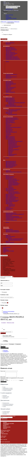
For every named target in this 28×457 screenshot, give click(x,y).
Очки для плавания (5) (13, 191)
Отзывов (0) (5, 351)
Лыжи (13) (8, 86)
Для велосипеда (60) (10, 139)
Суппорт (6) (8, 134)
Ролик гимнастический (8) (12, 201)
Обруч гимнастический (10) (12, 197)
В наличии (5, 302)
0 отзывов (3, 322)
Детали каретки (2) (12, 144)
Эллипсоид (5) (11, 204)
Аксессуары (5, 234)
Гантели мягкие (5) (12, 181)
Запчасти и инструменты (8, 116)
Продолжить (3, 381)
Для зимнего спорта (7, 80)
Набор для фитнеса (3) (11, 196)
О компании (8, 17)
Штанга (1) (10, 187)
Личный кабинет (6, 411)
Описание (5, 350)
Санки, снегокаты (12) (11, 87)
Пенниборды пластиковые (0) (12, 216)
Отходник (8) (9, 124)
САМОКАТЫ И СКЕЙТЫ (8, 211)
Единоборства (6, 108)
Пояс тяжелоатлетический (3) (12, 200)
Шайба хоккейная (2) (10, 92)
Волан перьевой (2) (10, 42)
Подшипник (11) (9, 129)
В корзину (3, 346)
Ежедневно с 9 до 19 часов (11, 7)
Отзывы (5, 422)
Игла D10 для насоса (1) (13, 149)
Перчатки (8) (8, 237)
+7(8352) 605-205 (7, 25)
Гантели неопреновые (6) (14, 183)
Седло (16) (8, 133)
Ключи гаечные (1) (10, 121)
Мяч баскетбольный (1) (11, 162)
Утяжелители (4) (9, 208)
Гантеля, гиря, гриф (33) (11, 178)
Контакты (5, 395)
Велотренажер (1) (10, 177)
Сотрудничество (9, 14)
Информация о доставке (11, 18)
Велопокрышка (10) (12, 142)
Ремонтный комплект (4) (11, 131)
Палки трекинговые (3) (11, 104)
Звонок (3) (10, 148)
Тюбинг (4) (8, 90)
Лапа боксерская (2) (12, 110)
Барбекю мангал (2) (10, 97)
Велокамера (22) (12, 140)
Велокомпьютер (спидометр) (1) (15, 141)
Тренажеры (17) (9, 203)
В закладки (11, 344)
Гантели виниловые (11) (13, 180)
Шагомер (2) (8, 209)
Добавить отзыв (4, 365)
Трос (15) (8, 135)
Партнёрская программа (8, 405)
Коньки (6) (8, 43)
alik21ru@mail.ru (9, 9)
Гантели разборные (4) (13, 184)
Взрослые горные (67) (10, 48)
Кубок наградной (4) (10, 236)
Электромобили (6, 228)
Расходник (5, 312)
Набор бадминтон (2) (10, 100)
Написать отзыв (10, 322)
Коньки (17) (8, 85)
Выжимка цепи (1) (12, 143)
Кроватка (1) (8, 77)
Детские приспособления (8, 73)
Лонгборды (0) (9, 215)
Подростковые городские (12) (12, 58)
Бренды (7, 61)
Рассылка (5, 413)
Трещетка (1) (11, 155)
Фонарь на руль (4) (10, 242)
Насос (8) (10, 151)
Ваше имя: (3, 371)
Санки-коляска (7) (10, 88)
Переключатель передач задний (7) (13, 127)
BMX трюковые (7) (10, 47)
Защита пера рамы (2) (13, 147)
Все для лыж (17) (9, 82)
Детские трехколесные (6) (11, 53)
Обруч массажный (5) (10, 198)
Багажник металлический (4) (12, 119)
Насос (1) (8, 123)
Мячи (4, 160)
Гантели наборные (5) (13, 182)
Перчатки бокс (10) (12, 114)
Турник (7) (8, 207)
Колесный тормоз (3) (10, 122)
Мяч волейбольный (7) (11, 163)
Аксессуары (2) (9, 81)
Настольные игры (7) (10, 101)
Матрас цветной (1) (10, 99)
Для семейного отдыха (7, 96)
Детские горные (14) (10, 52)
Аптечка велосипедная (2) (11, 117)
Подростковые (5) (10, 55)
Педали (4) (8, 126)
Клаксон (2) (11, 150)
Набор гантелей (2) (10, 195)
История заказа (6, 412)
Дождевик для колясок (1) (11, 74)
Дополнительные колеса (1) (14, 146)
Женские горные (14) (10, 54)
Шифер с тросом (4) (10, 136)
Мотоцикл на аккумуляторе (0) (12, 231)
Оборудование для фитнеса (8, 174)
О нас (7, 19)
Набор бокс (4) (9, 112)
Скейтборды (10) (9, 218)
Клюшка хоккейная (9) (11, 83)
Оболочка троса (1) (12, 154)
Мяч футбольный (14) (10, 166)
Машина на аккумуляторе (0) (12, 230)
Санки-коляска (6, 227)
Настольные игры (6, 169)
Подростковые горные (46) (12, 56)
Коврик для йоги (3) (10, 194)
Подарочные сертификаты (8, 404)
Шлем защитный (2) (10, 137)
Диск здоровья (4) (10, 188)
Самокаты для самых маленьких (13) (14, 217)
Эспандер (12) (11, 205)
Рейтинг (2, 380)
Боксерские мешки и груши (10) (13, 109)
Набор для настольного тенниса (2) (13, 171)
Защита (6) (8, 235)
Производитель (6, 402)
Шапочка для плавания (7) (14, 193)
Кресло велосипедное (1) (11, 76)
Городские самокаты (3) (11, 212)
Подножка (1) (9, 128)
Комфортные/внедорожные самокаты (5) (15, 214)
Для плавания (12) (10, 190)
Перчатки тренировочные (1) (14, 239)
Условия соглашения (7, 390)
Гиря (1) (10, 185)
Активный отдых (6, 41)
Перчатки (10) (9, 113)
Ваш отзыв (3, 376)
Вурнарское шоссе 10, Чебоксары (13, 6)
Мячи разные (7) (9, 167)
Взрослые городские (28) (11, 49)
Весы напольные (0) (10, 120)
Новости (5, 428)
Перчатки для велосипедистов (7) (15, 238)
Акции (4, 406)
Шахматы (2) (11, 103)
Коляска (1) (8, 75)
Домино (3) (8, 170)
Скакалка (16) (9, 202)
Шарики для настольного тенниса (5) (16, 102)
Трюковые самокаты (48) (11, 220)
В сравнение (18, 344)
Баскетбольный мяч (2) (11, 161)
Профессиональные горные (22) (13, 59)
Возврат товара (6, 396)
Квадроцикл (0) (9, 229)
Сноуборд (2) (9, 89)
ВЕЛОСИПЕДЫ (6, 46)
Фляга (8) (8, 241)
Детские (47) (8, 50)
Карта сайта (5, 397)
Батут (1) (8, 175)
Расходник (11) (9, 130)
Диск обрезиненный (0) (11, 189)
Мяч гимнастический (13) (11, 164)
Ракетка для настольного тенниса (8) (14, 106)
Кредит (7, 16)
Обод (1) (10, 153)
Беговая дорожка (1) (10, 176)
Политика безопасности (8, 389)
